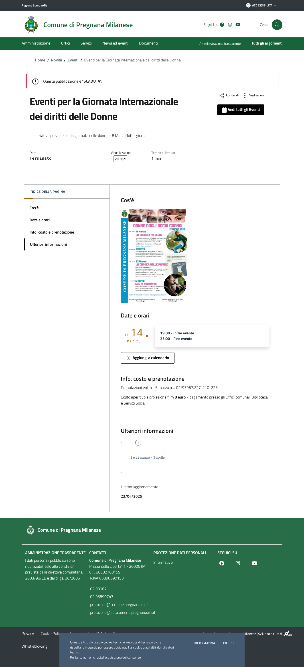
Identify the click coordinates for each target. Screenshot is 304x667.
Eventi (73, 60)
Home (40, 60)
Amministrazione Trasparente (55, 553)
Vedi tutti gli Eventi (243, 109)
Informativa (204, 643)
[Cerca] (277, 24)
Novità (56, 60)
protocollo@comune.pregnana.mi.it (119, 605)
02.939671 (99, 589)
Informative (163, 562)
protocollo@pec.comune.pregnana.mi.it (120, 612)
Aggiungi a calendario (150, 358)
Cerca (264, 24)
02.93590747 (101, 597)
